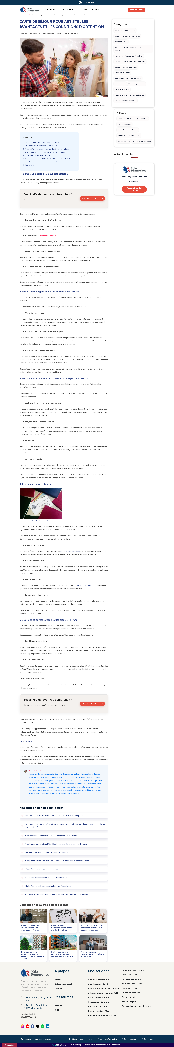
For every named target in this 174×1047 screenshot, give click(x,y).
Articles (95, 9)
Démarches (50, 9)
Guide (84, 9)
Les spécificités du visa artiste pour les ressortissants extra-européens (54, 815)
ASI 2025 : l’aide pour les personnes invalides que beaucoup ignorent (92, 927)
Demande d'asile (121, 42)
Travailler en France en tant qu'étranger (129, 95)
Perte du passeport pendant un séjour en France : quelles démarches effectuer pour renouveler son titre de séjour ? (65, 825)
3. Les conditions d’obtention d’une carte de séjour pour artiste (49, 152)
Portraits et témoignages (141, 141)
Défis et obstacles (124, 124)
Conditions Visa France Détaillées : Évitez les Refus (46, 877)
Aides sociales (129, 30)
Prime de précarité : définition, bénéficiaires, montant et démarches (62, 927)
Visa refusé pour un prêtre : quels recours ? (42, 869)
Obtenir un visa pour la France (126, 67)
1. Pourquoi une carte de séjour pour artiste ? (41, 142)
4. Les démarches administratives (37, 155)
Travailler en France (122, 89)
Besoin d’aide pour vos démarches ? (41, 146)
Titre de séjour (120, 84)
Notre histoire (69, 9)
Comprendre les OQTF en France (127, 36)
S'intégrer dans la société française (128, 78)
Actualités (118, 30)
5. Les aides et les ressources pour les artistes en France (46, 159)
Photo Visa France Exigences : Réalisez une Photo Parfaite (49, 886)
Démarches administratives (128, 130)
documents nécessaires (70, 551)
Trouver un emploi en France (125, 101)
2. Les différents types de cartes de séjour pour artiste (46, 149)
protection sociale (48, 236)
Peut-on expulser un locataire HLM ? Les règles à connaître (92, 954)
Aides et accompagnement (137, 119)
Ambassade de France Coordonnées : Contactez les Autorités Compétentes (56, 894)
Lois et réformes (124, 141)
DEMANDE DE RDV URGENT (134, 189)
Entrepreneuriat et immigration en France (130, 62)
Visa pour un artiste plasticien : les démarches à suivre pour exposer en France (57, 861)
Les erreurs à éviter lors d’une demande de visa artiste (47, 852)
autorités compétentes (83, 585)
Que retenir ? (29, 165)
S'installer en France (122, 73)
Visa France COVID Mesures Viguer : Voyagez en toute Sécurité (51, 835)
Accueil (22, 15)
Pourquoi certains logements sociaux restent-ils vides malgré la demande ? (32, 955)
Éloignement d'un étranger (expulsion (129, 56)
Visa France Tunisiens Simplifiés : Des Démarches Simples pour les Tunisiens (56, 844)
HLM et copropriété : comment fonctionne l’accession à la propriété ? (62, 954)
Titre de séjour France (136, 84)
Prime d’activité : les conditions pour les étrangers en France (30, 927)
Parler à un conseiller (92, 198)
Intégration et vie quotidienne (129, 136)
